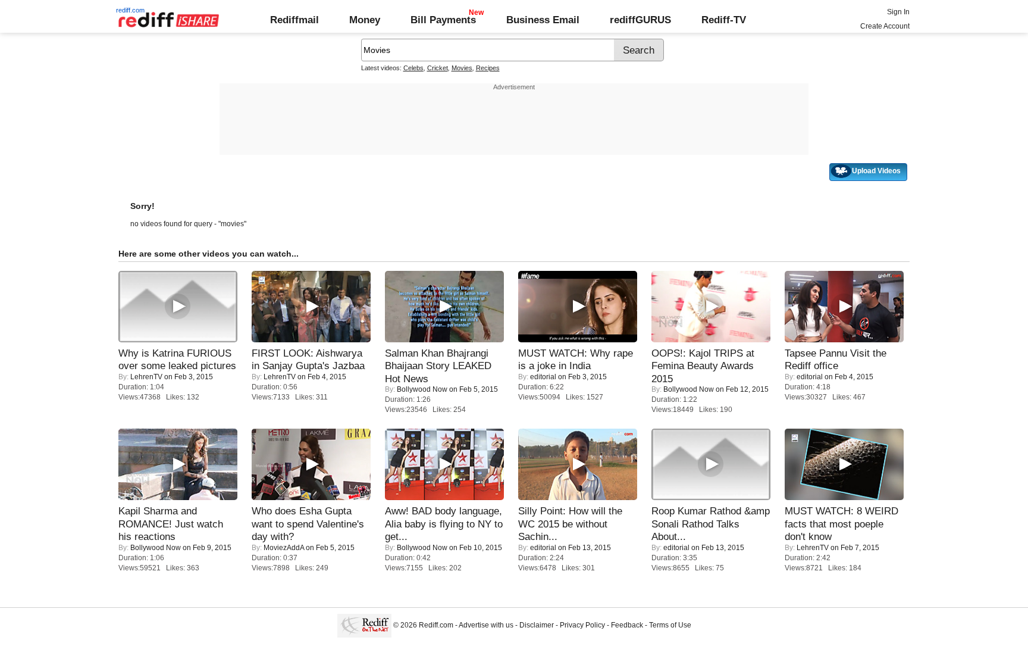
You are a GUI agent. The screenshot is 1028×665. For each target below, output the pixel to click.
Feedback (627, 625)
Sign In (898, 12)
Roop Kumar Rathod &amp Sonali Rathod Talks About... (710, 523)
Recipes (488, 67)
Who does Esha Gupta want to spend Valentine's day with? (308, 523)
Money (364, 19)
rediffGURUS (640, 19)
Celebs (413, 67)
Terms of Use (670, 625)
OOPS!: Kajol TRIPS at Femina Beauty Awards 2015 (702, 366)
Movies (462, 67)
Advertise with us (486, 625)
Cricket (437, 67)
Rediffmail (294, 19)
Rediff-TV (723, 19)
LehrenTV (146, 377)
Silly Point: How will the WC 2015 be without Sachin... (570, 523)
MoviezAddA (284, 548)
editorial (543, 377)
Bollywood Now (422, 389)
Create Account (885, 26)
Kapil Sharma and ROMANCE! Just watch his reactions (170, 523)
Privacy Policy (582, 625)
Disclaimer (536, 625)
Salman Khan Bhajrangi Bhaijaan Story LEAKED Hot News (438, 366)
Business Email (542, 19)
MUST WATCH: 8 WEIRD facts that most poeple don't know (841, 523)
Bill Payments (443, 19)
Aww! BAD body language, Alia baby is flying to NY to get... (444, 523)
